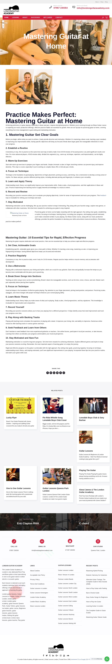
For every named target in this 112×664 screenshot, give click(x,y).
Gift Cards (47, 17)
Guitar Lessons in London (38, 588)
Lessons (15, 17)
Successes (35, 17)
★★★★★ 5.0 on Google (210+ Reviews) (83, 659)
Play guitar (21, 620)
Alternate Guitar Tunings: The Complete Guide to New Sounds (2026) (96, 582)
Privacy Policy (35, 579)
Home (6, 17)
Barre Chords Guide (92, 593)
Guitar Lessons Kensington (39, 593)
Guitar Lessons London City (67, 583)
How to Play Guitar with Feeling (96, 588)
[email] (64, 372)
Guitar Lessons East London (67, 601)
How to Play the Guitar (93, 602)
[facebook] (48, 372)
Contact (59, 17)
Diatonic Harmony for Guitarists (96, 575)
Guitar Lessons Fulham (65, 610)
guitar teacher (12, 620)
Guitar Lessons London (65, 570)
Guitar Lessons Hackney (66, 614)
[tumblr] (60, 372)
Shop (101, 2)
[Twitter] (46, 656)
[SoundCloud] (68, 656)
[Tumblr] (49, 656)
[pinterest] (57, 372)
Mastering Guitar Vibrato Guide (96, 617)
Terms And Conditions (37, 584)
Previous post (28, 519)
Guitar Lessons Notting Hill (67, 623)
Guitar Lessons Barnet (65, 619)
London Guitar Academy (38, 597)
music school (11, 618)
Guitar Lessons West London (67, 597)
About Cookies (35, 571)
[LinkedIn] (53, 656)
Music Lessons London (37, 606)
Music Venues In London (66, 575)
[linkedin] (54, 372)
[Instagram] (60, 656)
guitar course (14, 608)
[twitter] (51, 372)
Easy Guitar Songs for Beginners (97, 597)
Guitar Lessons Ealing (65, 606)
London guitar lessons (9, 594)
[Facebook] (43, 656)
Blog (106, 2)
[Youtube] (64, 656)
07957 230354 (14, 550)
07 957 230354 (70, 550)
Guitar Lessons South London (68, 592)
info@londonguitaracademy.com (93, 8)
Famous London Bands (65, 579)
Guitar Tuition (10, 606)
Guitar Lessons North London (67, 588)
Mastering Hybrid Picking (94, 571)
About (97, 2)
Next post (84, 519)
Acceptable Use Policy (37, 575)
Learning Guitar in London (94, 606)
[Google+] (57, 656)
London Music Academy (38, 601)
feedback (103, 195)
